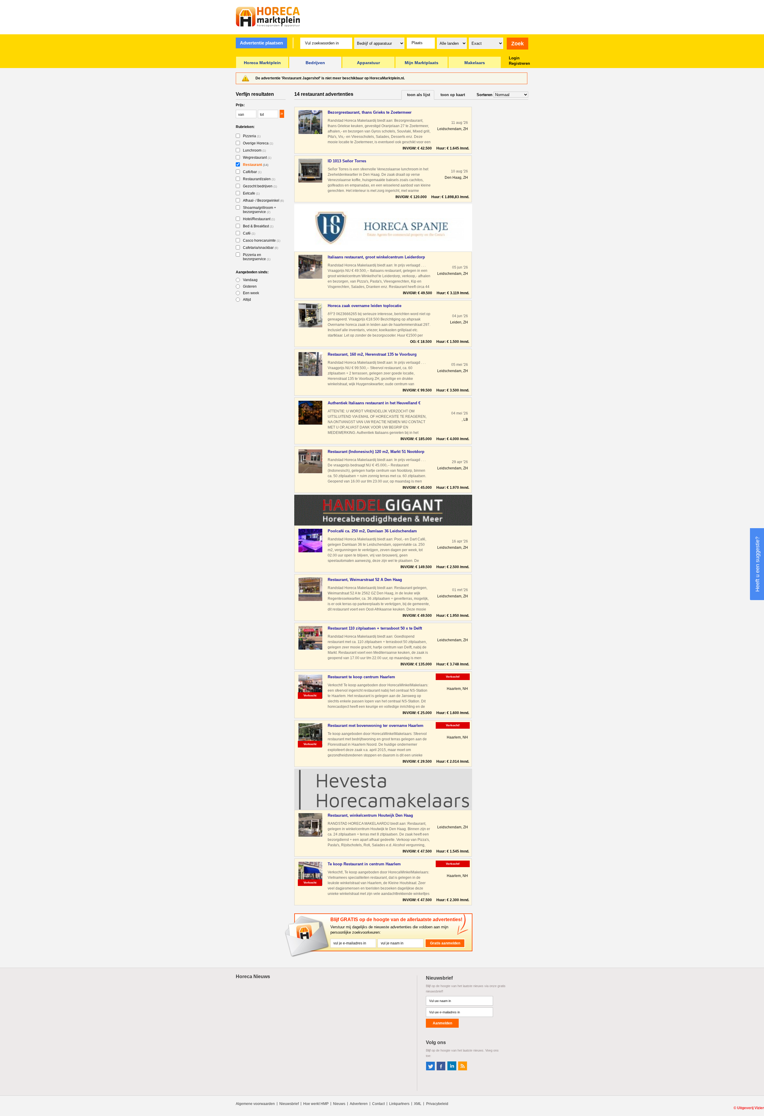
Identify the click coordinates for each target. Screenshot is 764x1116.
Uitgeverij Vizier (750, 1108)
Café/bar (252, 172)
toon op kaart (452, 95)
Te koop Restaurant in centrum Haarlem (364, 864)
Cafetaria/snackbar (260, 248)
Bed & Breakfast (258, 226)
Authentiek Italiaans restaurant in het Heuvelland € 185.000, (374, 403)
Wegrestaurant (257, 157)
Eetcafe (251, 193)
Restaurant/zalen (259, 179)
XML (417, 1104)
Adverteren (359, 1104)
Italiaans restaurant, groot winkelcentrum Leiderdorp (376, 257)
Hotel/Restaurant (259, 219)
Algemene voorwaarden (255, 1104)
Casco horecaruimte (261, 240)
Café (249, 233)
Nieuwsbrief (289, 1104)
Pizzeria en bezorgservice (256, 257)
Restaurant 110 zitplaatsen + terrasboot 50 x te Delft (375, 628)
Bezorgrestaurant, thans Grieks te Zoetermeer (370, 112)
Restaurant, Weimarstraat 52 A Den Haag (365, 579)
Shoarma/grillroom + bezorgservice (259, 210)
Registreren (519, 63)
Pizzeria (252, 136)
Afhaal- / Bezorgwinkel (263, 200)
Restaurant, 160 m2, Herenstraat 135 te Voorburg (372, 354)
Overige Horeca (258, 143)
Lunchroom (254, 150)
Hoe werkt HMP (316, 1104)
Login (514, 58)
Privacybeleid (437, 1104)
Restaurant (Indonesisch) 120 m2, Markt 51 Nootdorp (376, 451)
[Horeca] (268, 17)
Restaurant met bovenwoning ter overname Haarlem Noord (375, 725)
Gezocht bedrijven (260, 186)
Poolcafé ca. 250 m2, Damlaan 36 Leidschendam (372, 531)
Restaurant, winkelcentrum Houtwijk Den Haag (370, 815)
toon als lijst (418, 95)
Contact (378, 1104)
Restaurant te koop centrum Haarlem (361, 677)
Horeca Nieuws (253, 976)
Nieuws (339, 1104)
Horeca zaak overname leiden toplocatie (364, 305)
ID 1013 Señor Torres (347, 161)
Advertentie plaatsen (261, 42)
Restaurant (255, 165)
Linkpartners (399, 1104)
